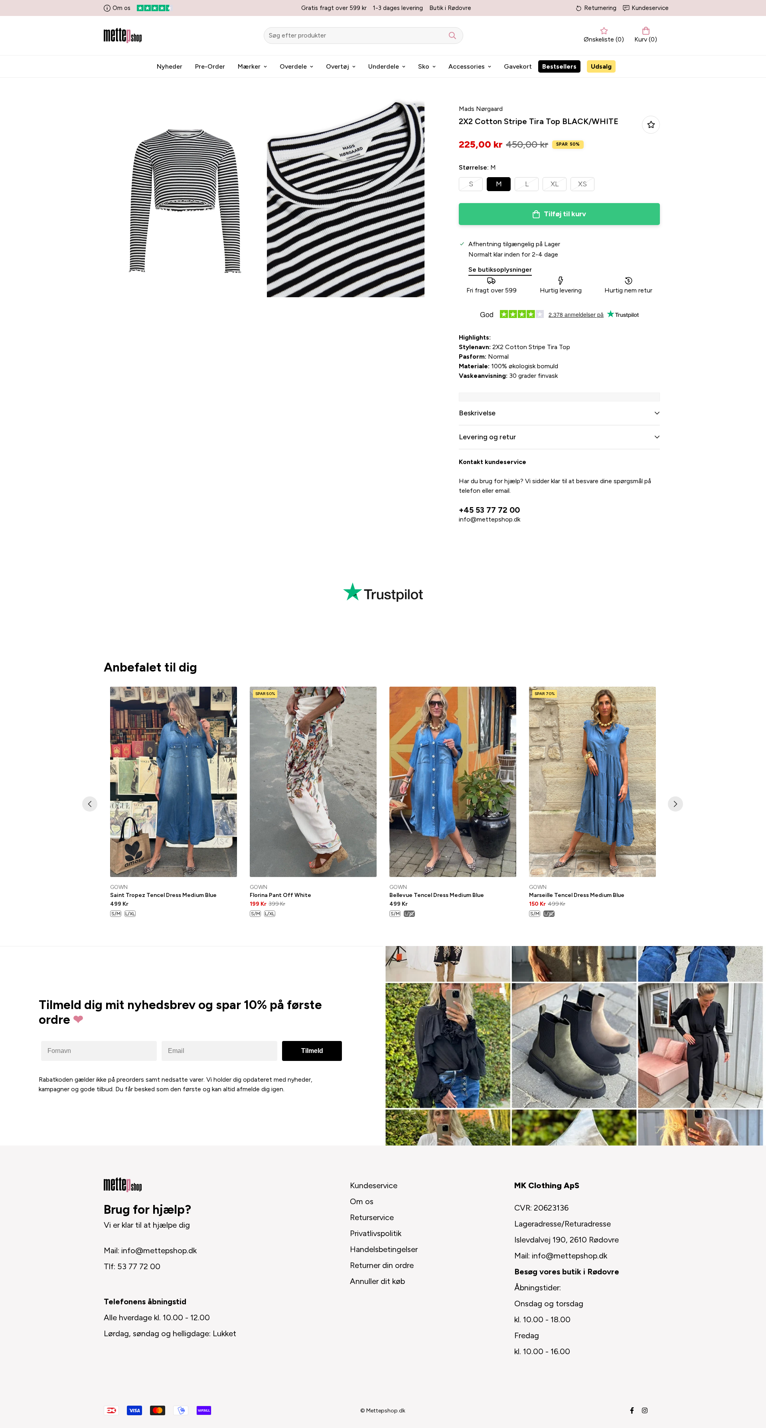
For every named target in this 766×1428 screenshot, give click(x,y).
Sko (423, 66)
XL (555, 184)
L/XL (130, 913)
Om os (121, 8)
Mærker (249, 66)
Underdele (383, 66)
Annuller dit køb (377, 1281)
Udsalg (601, 66)
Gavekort (518, 66)
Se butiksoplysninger (500, 269)
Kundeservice (650, 8)
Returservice (372, 1217)
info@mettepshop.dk (489, 519)
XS (582, 184)
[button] (644, 35)
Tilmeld (312, 1050)
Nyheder (169, 66)
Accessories (466, 66)
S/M (115, 913)
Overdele (293, 66)
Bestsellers (559, 66)
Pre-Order (210, 66)
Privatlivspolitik (375, 1233)
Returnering (600, 8)
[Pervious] (89, 804)
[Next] (675, 804)
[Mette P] (123, 35)
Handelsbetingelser (384, 1249)
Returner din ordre (382, 1265)
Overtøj (337, 66)
